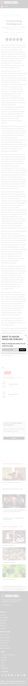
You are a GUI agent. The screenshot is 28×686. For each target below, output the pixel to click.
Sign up (22, 350)
